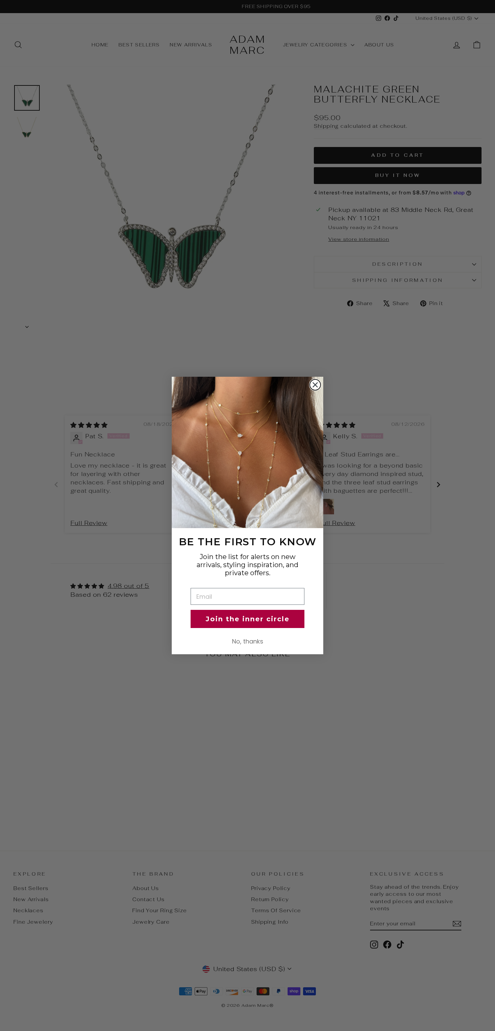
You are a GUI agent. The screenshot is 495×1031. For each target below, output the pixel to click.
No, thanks (247, 641)
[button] (247, 452)
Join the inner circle (248, 619)
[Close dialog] (315, 384)
